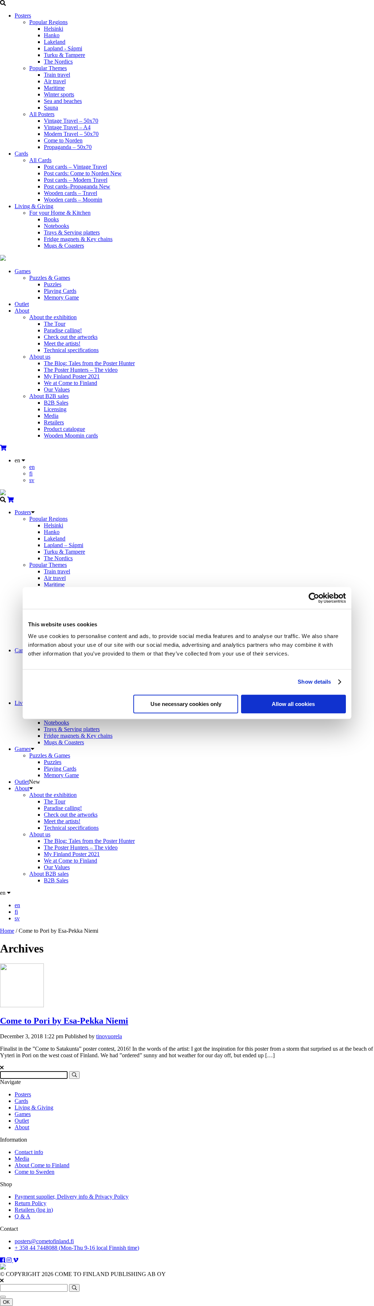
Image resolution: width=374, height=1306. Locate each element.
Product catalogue (64, 429)
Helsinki (53, 29)
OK (6, 1302)
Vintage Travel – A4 (67, 127)
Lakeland (54, 42)
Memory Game (61, 297)
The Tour (54, 324)
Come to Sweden (34, 1172)
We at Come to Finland (70, 383)
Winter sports (59, 94)
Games (23, 271)
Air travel (55, 81)
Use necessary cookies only (185, 704)
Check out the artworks (71, 337)
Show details (314, 682)
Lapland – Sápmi (63, 545)
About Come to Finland (42, 1165)
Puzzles (52, 284)
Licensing (55, 409)
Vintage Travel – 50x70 (71, 121)
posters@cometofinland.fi (44, 1241)
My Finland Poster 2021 (72, 376)
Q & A (22, 1216)
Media (51, 416)
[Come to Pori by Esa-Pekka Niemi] (22, 1005)
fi (31, 473)
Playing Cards (60, 291)
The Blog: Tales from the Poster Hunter (89, 363)
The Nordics (58, 61)
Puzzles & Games (49, 278)
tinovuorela (109, 1036)
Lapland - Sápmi (63, 48)
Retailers (54, 422)
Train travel (57, 75)
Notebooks (56, 226)
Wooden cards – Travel (70, 193)
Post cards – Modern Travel (75, 180)
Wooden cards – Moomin (73, 199)
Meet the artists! (62, 343)
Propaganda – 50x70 (68, 147)
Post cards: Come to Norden (83, 173)
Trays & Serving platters (72, 232)
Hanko (52, 35)
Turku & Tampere (64, 55)
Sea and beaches (63, 101)
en (32, 467)
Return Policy (30, 1203)
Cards (21, 153)
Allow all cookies (293, 704)
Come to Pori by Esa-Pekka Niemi (64, 1021)
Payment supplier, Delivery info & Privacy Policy (72, 1197)
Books (51, 219)
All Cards (40, 160)
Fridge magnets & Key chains (78, 239)
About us (39, 357)
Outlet (22, 304)
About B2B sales (49, 396)
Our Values (57, 389)
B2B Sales (56, 403)
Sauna (51, 107)
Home (7, 931)
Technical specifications (71, 350)
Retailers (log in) (34, 1210)
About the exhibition (53, 317)
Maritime (54, 88)
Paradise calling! (63, 330)
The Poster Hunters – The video (81, 370)
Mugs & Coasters (64, 246)
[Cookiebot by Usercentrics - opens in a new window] (314, 597)
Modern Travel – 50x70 (71, 134)
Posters (23, 15)
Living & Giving (34, 206)
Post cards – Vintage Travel (75, 167)
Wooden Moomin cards (71, 435)
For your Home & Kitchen (60, 213)
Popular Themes (48, 68)
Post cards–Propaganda (77, 186)
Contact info (29, 1152)
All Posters (41, 114)
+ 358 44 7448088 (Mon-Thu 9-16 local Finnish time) (77, 1248)
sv (31, 480)
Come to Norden (63, 140)
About (22, 311)
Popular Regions (48, 22)
